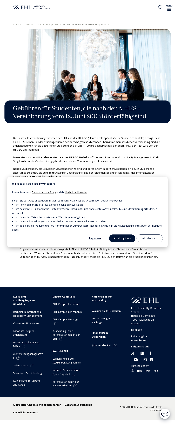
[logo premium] (32, 7)
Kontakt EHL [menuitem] (60, 351)
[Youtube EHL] (136, 359)
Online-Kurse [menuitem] (20, 365)
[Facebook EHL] (150, 353)
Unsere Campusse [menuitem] (63, 296)
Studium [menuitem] (29, 24)
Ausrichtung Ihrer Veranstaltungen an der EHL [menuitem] (66, 334)
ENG (147, 371)
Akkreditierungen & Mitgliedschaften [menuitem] (37, 404)
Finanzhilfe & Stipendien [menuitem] (48, 24)
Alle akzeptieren (122, 238)
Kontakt (136, 330)
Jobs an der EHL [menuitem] (102, 345)
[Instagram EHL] (145, 359)
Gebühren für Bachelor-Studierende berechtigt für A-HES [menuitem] (86, 24)
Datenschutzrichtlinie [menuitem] (78, 404)
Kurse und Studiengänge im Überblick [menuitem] (24, 300)
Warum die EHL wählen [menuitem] (106, 311)
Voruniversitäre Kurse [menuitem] (26, 323)
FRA (156, 371)
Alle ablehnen (149, 238)
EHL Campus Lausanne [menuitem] (65, 304)
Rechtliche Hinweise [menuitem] (25, 412)
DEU (139, 371)
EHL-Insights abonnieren (139, 338)
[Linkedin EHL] (142, 353)
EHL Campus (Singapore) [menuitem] (67, 311)
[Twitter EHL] (133, 353)
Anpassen (95, 238)
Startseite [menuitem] (17, 24)
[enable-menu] (169, 9)
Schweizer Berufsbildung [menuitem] (27, 373)
